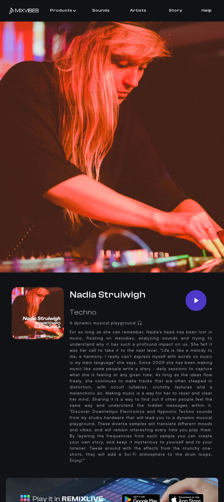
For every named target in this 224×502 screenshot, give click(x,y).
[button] (63, 10)
